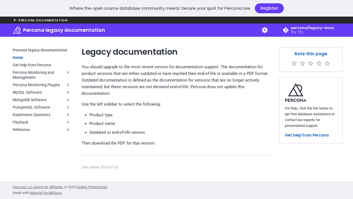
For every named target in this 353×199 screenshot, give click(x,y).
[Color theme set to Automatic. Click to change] (264, 30)
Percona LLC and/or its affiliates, (38, 187)
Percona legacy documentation (40, 50)
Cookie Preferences (91, 187)
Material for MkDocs (46, 193)
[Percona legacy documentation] (17, 30)
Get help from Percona (307, 135)
